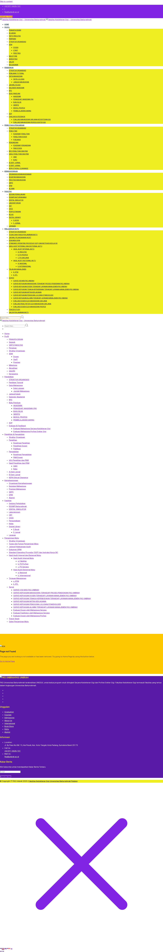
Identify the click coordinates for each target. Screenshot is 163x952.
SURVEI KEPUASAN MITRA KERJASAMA (27, 292)
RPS (10, 91)
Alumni (11, 189)
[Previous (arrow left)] (1, 951)
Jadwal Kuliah (15, 85)
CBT (10, 206)
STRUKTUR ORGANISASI (17, 70)
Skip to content (6, 1)
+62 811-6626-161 (12, 6)
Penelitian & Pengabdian (14, 125)
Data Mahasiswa (16, 76)
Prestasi (17, 53)
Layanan (12, 226)
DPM (10, 186)
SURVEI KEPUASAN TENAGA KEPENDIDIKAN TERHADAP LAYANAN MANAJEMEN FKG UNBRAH (46, 289)
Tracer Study (14, 310)
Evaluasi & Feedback (17, 117)
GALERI (11, 62)
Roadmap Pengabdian (22, 145)
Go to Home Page (7, 661)
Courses (7, 715)
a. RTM (15, 272)
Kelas (11, 214)
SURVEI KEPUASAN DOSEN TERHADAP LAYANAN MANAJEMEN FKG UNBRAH (40, 286)
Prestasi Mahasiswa (17, 180)
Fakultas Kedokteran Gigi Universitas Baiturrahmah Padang (53, 781)
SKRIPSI (16, 105)
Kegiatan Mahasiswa (17, 177)
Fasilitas (8, 191)
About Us (8, 720)
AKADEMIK (17, 96)
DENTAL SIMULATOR (16, 200)
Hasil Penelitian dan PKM (19, 154)
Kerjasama (13, 65)
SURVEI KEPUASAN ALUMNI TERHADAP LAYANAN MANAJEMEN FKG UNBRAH (40, 298)
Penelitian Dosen (20, 137)
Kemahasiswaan (11, 171)
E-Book (16, 220)
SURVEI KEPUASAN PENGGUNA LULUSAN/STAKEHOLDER (33, 295)
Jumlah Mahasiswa (21, 82)
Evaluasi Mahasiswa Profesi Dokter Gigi (29, 122)
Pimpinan (12, 39)
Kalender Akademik (16, 88)
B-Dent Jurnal (14, 165)
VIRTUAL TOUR (6, 17)
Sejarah (12, 33)
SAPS (11, 183)
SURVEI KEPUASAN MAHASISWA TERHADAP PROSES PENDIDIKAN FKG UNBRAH (41, 284)
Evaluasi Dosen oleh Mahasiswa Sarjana (30, 301)
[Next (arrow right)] (3, 951)
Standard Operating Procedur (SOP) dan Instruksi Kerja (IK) (33, 243)
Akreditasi (13, 59)
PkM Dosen (17, 148)
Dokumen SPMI (14, 240)
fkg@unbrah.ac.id (11, 12)
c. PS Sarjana (23, 258)
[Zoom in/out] (1, 948)
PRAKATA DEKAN (15, 30)
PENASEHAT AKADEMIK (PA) (23, 99)
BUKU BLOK (17, 102)
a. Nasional (22, 263)
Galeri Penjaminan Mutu (19, 312)
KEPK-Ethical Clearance (18, 168)
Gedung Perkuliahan (17, 194)
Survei (11, 278)
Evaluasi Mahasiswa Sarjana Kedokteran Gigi (32, 119)
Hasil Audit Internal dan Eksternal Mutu (25, 246)
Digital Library (15, 217)
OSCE (11, 209)
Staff (15, 50)
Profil (7, 27)
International (9, 723)
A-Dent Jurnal (15, 163)
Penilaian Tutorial (16, 73)
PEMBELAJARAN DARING (22, 111)
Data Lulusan (18, 79)
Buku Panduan (14, 93)
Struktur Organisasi (17, 42)
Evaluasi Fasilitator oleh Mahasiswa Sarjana (32, 304)
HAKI (15, 157)
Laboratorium (15, 203)
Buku (15, 160)
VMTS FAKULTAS (15, 36)
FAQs (6, 729)
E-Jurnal (17, 223)
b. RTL (15, 275)
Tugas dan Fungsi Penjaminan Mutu (23, 235)
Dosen (15, 47)
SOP (10, 114)
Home (6, 24)
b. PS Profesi (23, 255)
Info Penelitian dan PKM (18, 151)
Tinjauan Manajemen (17, 269)
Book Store (9, 726)
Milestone (13, 56)
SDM (10, 45)
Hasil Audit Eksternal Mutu (24, 261)
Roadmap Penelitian (21, 134)
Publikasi (17, 140)
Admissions (9, 718)
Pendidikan (8, 68)
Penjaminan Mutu (11, 229)
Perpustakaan (15, 212)
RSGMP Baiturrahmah (18, 197)
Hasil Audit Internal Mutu (23, 249)
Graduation (9, 712)
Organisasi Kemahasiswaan (20, 174)
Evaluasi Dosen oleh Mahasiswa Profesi (29, 307)
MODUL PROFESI (19, 108)
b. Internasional (24, 266)
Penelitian (13, 131)
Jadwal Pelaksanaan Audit (20, 237)
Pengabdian (13, 142)
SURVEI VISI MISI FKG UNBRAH (23, 281)
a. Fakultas (22, 252)
